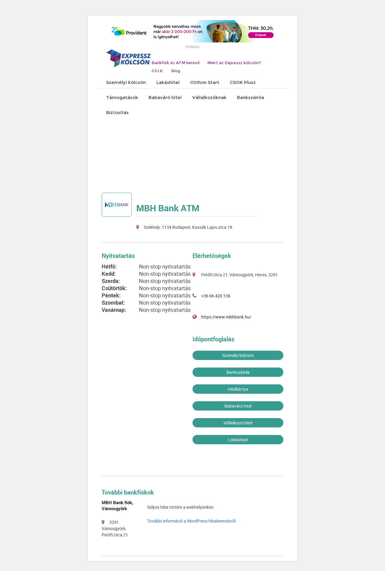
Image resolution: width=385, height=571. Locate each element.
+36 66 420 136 (215, 296)
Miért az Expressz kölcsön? (234, 62)
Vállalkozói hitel (237, 423)
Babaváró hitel (237, 406)
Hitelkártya (238, 389)
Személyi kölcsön (238, 355)
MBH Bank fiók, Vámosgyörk (117, 505)
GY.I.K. (158, 70)
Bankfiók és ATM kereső (176, 62)
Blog (175, 70)
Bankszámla (238, 372)
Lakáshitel (238, 439)
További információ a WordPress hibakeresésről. (192, 521)
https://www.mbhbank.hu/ (226, 317)
